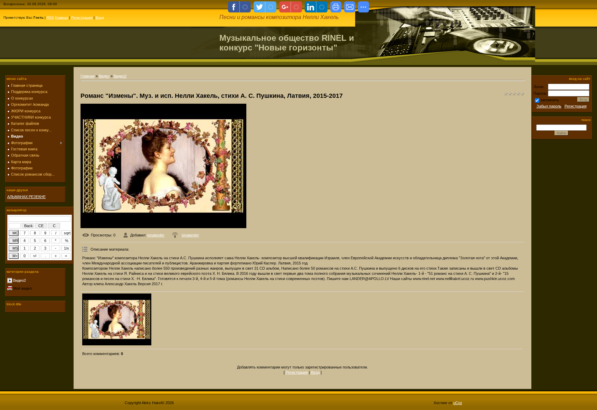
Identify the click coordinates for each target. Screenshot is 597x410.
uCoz (457, 403)
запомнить (549, 100)
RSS (50, 17)
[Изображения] (116, 319)
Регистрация (82, 17)
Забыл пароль (549, 106)
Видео (104, 76)
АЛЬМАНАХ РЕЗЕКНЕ (26, 197)
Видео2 (19, 280)
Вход (100, 17)
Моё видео (22, 288)
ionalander (155, 235)
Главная (61, 17)
